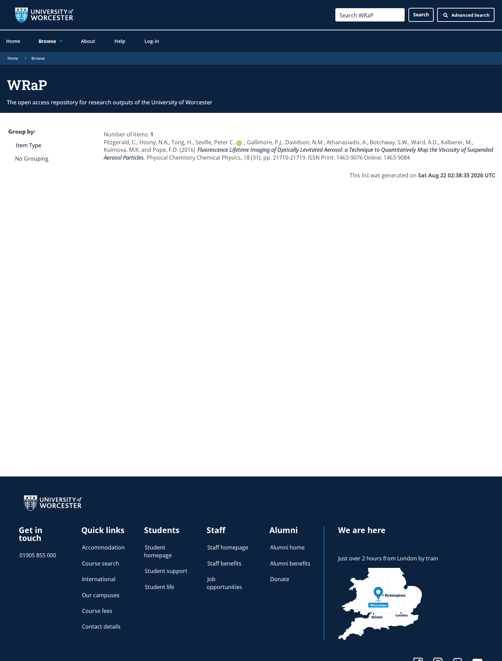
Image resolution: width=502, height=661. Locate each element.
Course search (100, 563)
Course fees (97, 611)
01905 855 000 (37, 555)
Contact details (101, 626)
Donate (279, 579)
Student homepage (158, 551)
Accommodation (103, 547)
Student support (166, 571)
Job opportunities (224, 582)
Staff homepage (227, 547)
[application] (59, 41)
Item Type (28, 145)
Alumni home (287, 547)
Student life (159, 587)
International (98, 579)
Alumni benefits (290, 563)
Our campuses (101, 595)
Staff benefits (224, 563)
